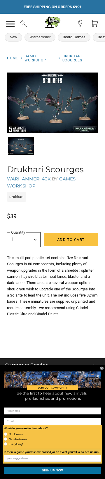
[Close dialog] (102, 368)
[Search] (18, 23)
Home (12, 58)
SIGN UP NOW (52, 470)
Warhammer (39, 37)
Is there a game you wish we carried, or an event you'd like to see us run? (52, 452)
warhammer (23, 179)
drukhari (16, 197)
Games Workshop (35, 58)
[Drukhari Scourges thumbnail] (21, 146)
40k (46, 179)
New (13, 37)
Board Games (74, 37)
